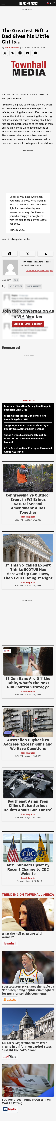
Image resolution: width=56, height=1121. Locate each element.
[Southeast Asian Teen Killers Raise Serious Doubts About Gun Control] (28, 784)
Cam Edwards (28, 691)
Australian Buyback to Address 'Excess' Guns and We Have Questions (28, 744)
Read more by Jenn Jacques (39, 270)
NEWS (16, 280)
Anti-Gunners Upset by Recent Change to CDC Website (28, 869)
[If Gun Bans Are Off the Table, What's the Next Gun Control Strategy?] (28, 661)
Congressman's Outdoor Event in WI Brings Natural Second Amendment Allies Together (28, 503)
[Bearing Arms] (28, 3)
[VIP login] (51, 3)
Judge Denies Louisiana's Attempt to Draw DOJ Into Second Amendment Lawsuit (25, 438)
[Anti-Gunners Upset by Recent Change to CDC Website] (28, 848)
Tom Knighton (28, 516)
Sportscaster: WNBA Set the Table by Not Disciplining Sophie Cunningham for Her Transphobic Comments (28, 990)
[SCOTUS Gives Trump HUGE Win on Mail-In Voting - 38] (28, 1080)
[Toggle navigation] (3, 3)
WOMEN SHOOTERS (33, 286)
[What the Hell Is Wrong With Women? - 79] (28, 914)
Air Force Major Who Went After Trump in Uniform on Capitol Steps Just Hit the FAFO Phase (27, 1047)
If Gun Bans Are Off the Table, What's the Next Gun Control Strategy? (28, 683)
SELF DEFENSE (16, 286)
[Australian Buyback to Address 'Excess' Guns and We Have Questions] (28, 722)
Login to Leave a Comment (28, 324)
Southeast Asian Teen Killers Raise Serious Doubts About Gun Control (28, 805)
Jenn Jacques (12, 47)
